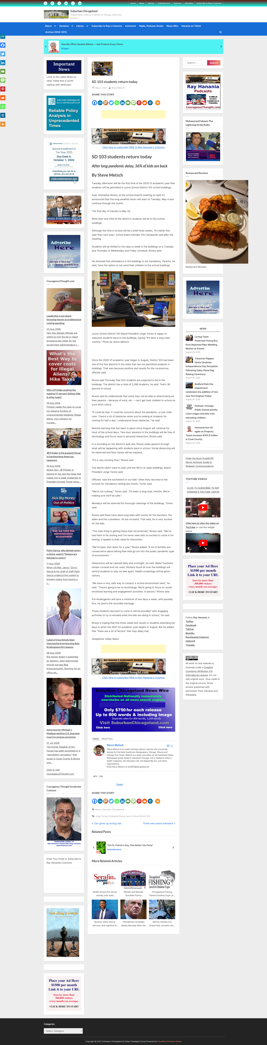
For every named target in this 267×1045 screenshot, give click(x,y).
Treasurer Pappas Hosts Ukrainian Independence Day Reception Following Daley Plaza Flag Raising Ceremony (202, 366)
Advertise (189, 3)
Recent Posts (107, 739)
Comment (130, 26)
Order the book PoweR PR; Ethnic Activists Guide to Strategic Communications (200, 462)
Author (95, 739)
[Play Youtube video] (203, 507)
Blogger (65, 48)
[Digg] (150, 101)
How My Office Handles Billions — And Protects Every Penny (92, 44)
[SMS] (133, 101)
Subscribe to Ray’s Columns (208, 3)
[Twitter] (111, 101)
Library (80, 26)
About (48, 26)
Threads (190, 645)
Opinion (151, 3)
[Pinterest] (139, 101)
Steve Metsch (118, 87)
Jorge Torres (101, 816)
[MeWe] (100, 101)
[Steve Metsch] (99, 755)
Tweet (119, 784)
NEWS (203, 328)
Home (133, 3)
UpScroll (190, 641)
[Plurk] (105, 101)
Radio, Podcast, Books (151, 26)
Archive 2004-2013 (56, 32)
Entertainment (164, 3)
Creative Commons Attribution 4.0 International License (199, 671)
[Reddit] (144, 101)
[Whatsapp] (116, 101)
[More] (157, 101)
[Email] (127, 101)
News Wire (172, 26)
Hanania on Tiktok (191, 26)
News (141, 3)
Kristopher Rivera (116, 816)
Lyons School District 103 (138, 816)
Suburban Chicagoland (83, 11)
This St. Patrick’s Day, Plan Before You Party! (130, 845)
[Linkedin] (122, 101)
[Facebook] (94, 101)
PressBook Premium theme (169, 1041)
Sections (64, 26)
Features (177, 3)
